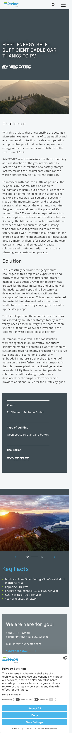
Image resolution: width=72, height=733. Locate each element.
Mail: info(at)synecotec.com (23, 644)
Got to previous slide (14, 557)
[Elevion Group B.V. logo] (11, 5)
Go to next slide (55, 557)
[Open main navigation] (63, 4)
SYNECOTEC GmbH (18, 651)
